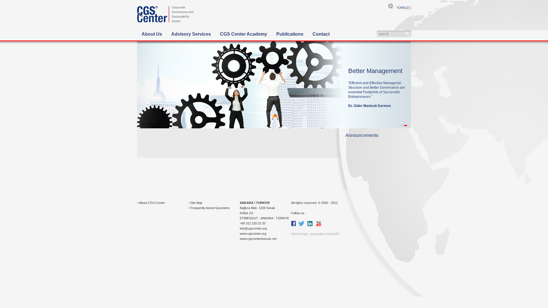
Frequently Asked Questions (210, 208)
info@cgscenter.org (253, 228)
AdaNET (334, 234)
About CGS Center (152, 202)
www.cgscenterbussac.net (258, 238)
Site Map (196, 202)
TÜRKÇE (402, 7)
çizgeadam (317, 234)
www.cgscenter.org (253, 233)
